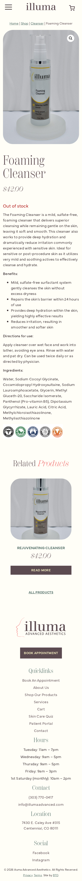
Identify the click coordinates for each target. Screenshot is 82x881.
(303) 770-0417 (41, 797)
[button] (70, 38)
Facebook (41, 852)
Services (41, 701)
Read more (41, 570)
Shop (24, 23)
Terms (38, 875)
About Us (41, 687)
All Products (41, 592)
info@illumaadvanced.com (41, 804)
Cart (41, 708)
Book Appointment (41, 653)
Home (14, 23)
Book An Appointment (41, 680)
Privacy (27, 875)
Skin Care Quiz (41, 716)
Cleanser (37, 23)
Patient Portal (41, 723)
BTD (55, 875)
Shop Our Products (41, 694)
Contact (41, 730)
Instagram (41, 859)
